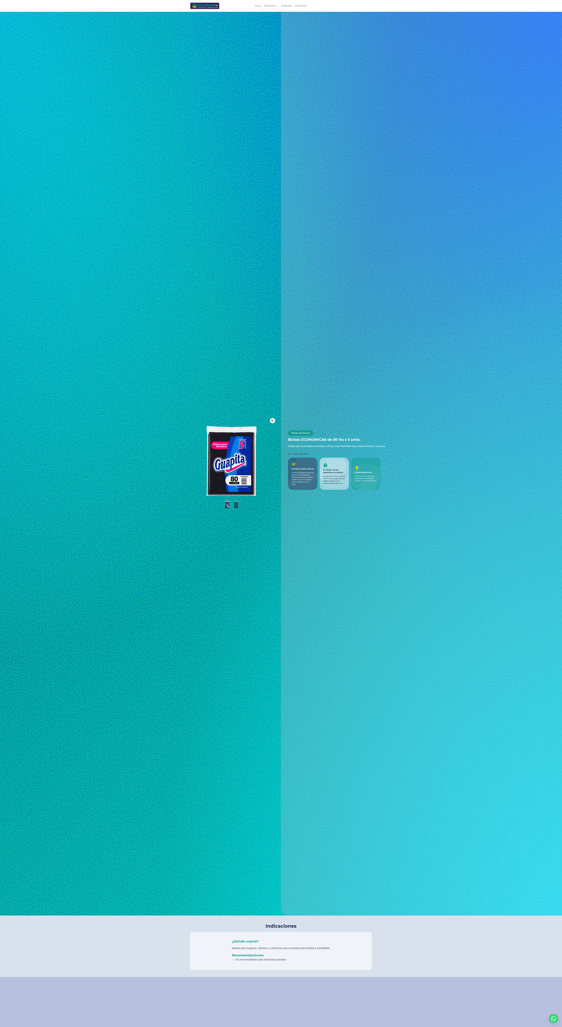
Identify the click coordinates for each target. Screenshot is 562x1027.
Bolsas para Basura (301, 433)
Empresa (287, 5)
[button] (272, 420)
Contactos (301, 5)
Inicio (258, 5)
